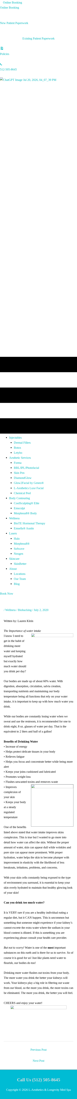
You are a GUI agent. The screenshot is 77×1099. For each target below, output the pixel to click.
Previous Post (38, 1049)
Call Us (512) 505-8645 (38, 1079)
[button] (15, 437)
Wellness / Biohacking (18, 610)
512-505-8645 (8, 69)
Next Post (38, 1060)
